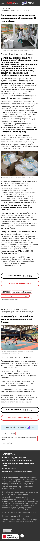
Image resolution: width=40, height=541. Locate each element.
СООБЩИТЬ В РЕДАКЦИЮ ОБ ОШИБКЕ (17, 471)
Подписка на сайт (19, 458)
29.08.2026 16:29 (7, 309)
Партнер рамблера (19, 531)
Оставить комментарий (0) (20, 283)
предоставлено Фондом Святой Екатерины (19, 177)
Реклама (5, 458)
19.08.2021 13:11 (6, 8)
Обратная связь (8, 468)
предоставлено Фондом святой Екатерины (17, 50)
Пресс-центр (7, 461)
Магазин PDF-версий (23, 461)
